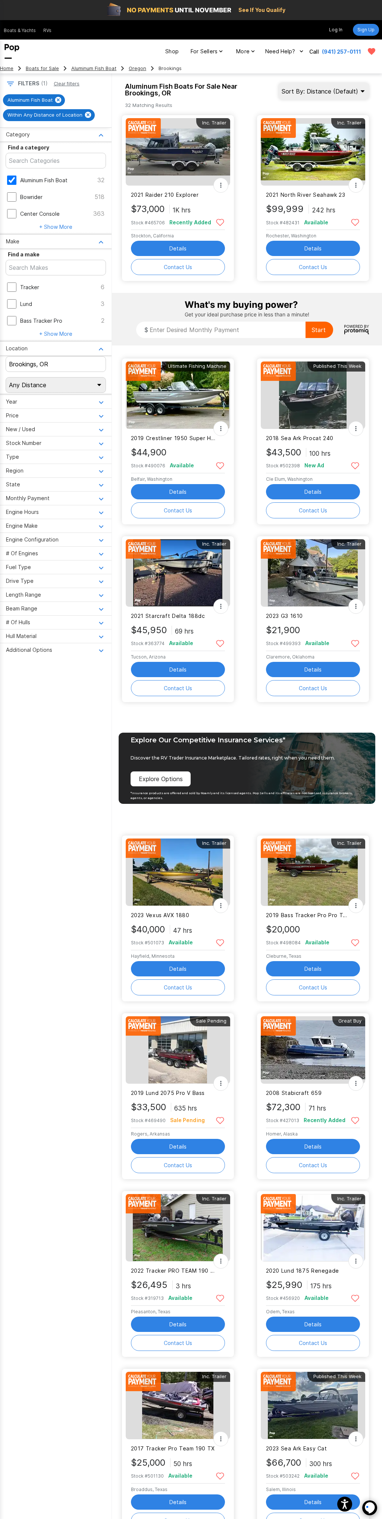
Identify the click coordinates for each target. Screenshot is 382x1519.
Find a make (24, 254)
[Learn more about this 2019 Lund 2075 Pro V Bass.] (178, 1050)
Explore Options (161, 779)
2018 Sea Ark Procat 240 (300, 438)
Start (318, 330)
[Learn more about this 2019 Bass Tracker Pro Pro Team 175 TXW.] (313, 872)
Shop (172, 51)
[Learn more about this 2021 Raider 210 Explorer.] (178, 152)
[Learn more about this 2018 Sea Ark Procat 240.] (313, 395)
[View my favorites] (371, 51)
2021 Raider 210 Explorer (165, 195)
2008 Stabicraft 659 (294, 1093)
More (243, 51)
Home (6, 68)
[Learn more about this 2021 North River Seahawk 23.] (313, 152)
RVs (47, 30)
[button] (344, 1504)
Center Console (40, 214)
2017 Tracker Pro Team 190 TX (173, 1448)
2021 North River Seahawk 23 (305, 195)
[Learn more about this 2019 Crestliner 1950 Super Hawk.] (178, 395)
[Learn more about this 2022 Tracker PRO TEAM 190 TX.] (178, 1227)
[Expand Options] (220, 185)
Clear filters (66, 83)
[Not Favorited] (220, 222)
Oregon (137, 68)
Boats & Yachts (20, 30)
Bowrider (31, 197)
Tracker (29, 287)
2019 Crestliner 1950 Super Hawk (173, 438)
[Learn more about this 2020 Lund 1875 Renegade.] (313, 1227)
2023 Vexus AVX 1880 (160, 915)
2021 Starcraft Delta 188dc (168, 616)
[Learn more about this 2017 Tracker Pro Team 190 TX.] (178, 1405)
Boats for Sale (42, 68)
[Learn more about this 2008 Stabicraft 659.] (313, 1050)
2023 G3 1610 (284, 616)
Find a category (28, 147)
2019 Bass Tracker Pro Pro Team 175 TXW (308, 915)
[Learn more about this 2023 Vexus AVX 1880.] (178, 872)
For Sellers (204, 51)
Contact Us (178, 267)
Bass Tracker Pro (41, 321)
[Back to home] (12, 51)
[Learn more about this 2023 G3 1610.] (313, 573)
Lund (26, 304)
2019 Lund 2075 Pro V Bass (168, 1093)
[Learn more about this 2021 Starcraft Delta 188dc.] (178, 573)
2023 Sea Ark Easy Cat (296, 1448)
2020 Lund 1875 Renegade (302, 1270)
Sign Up (366, 29)
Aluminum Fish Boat (93, 68)
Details (178, 248)
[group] (34, 100)
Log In (335, 29)
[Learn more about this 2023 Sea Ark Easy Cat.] (313, 1405)
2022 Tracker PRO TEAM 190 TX (173, 1270)
